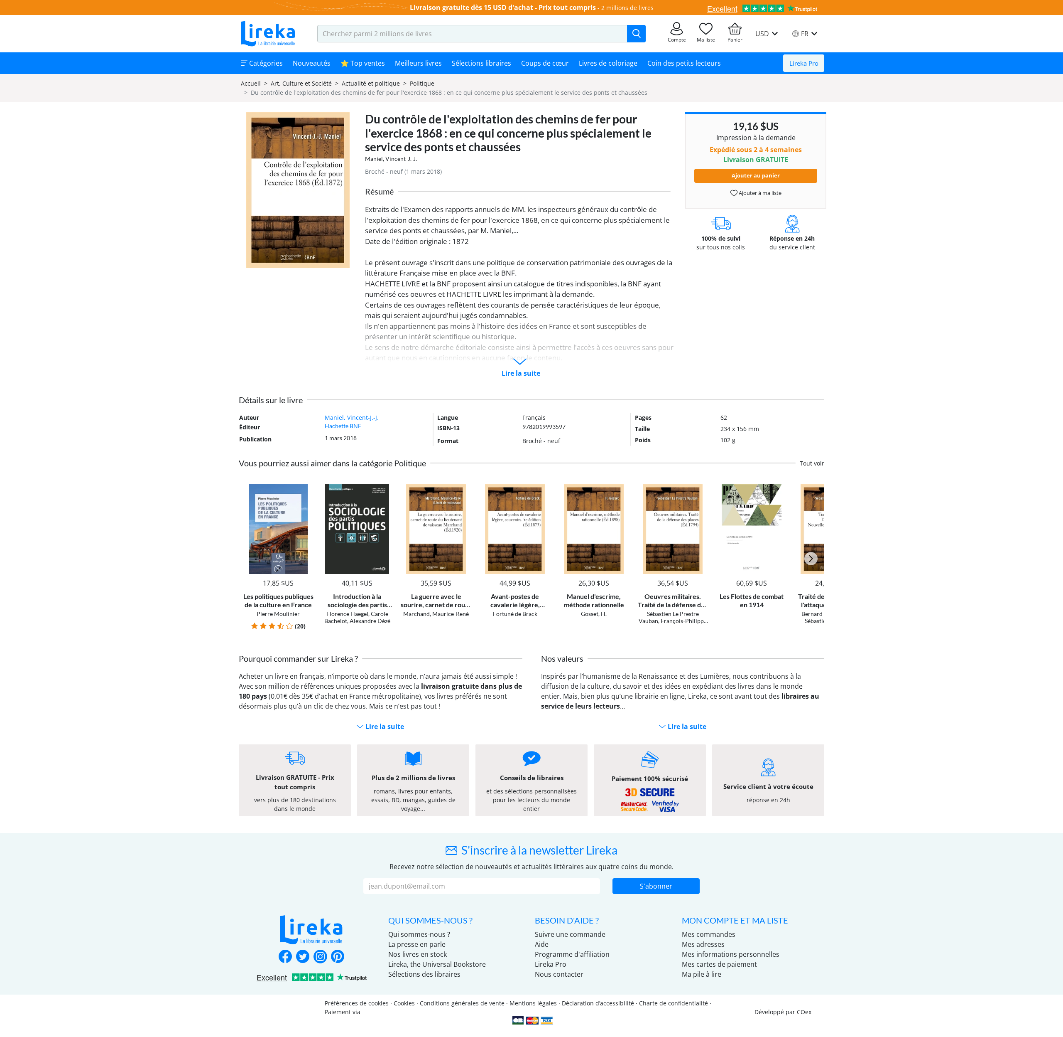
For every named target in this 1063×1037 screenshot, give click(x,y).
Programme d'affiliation (572, 954)
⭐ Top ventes (362, 63)
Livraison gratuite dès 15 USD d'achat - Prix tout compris (503, 7)
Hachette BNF (343, 425)
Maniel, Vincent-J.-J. (391, 158)
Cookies (404, 1003)
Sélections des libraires (424, 974)
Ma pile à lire (701, 974)
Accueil (251, 83)
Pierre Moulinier (278, 613)
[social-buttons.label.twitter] (302, 957)
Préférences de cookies (357, 1003)
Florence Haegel (347, 613)
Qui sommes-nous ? (419, 934)
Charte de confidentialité (673, 1003)
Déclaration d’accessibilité (598, 1003)
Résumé (379, 191)
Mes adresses (703, 944)
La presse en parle (417, 944)
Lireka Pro (803, 63)
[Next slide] (811, 558)
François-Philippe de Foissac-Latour (678, 624)
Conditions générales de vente (462, 1003)
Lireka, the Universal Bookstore (437, 964)
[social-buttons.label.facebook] (285, 957)
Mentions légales (533, 1003)
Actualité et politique (371, 83)
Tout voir (812, 463)
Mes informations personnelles (730, 954)
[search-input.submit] (636, 33)
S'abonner (656, 886)
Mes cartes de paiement (719, 964)
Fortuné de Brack (515, 613)
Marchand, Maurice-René (436, 613)
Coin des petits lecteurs (684, 63)
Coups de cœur (545, 63)
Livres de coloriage (608, 63)
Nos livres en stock (417, 954)
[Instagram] (320, 957)
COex (804, 1012)
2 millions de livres (627, 8)
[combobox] (472, 33)
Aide (542, 944)
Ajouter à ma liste (759, 193)
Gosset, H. (594, 613)
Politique (422, 83)
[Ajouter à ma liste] (306, 489)
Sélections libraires (481, 63)
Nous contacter (559, 974)
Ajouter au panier (756, 175)
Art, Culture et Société (301, 83)
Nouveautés (312, 63)
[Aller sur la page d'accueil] (268, 33)
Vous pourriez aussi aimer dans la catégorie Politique (332, 463)
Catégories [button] (265, 63)
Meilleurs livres (418, 63)
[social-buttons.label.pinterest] (337, 957)
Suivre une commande (570, 934)
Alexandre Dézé (370, 620)
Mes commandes (708, 934)
